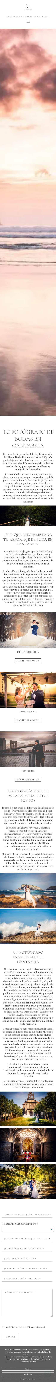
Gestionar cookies (28, 1379)
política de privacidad (35, 1327)
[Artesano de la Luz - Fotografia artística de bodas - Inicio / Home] (28, 11)
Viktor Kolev (12, 862)
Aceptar (28, 1369)
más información (28, 660)
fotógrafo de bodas (42, 463)
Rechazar (28, 1374)
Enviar (10, 1337)
